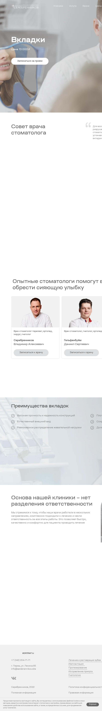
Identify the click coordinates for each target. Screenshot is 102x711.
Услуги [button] (72, 6)
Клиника (58, 6)
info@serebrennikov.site (23, 669)
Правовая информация (81, 693)
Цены (99, 6)
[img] (13, 678)
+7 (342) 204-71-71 (20, 660)
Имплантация (76, 664)
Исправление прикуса (81, 672)
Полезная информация (23, 693)
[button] (30, 61)
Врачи (86, 6)
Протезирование (78, 668)
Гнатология (75, 675)
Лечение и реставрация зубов (85, 660)
